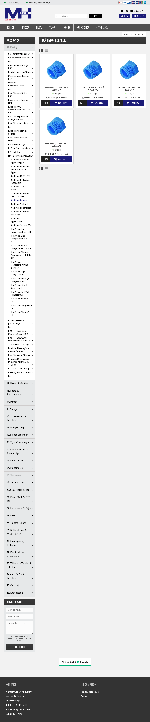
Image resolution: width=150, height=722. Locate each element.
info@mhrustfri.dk (21, 709)
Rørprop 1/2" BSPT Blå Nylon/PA (56, 145)
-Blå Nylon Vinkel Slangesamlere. (19, 286)
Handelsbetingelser (90, 691)
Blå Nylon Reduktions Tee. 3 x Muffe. (21, 195)
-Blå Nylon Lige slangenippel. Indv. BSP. (19, 238)
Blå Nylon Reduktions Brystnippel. (21, 213)
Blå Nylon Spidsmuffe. (21, 225)
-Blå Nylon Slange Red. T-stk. (21, 307)
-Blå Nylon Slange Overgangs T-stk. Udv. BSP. (21, 255)
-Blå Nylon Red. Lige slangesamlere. (20, 280)
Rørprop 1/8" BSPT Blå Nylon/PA (56, 88)
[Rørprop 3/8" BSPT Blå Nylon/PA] (129, 69)
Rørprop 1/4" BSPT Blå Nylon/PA (93, 88)
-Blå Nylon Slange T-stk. (20, 300)
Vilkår (52, 27)
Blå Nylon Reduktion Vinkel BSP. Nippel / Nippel (20, 169)
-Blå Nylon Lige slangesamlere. (18, 273)
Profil (39, 27)
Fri (9, 89)
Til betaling (139, 15)
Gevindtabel (102, 27)
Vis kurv (124, 15)
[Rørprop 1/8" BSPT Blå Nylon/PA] (56, 69)
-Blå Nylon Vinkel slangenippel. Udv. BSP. (21, 247)
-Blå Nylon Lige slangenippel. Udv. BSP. (21, 230)
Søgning (66, 27)
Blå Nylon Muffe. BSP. (20, 176)
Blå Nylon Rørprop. (19, 200)
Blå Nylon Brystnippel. (21, 207)
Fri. (9, 61)
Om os (84, 696)
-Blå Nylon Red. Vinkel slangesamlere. (21, 293)
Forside (10, 27)
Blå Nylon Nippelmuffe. (17, 220)
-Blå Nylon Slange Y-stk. (20, 313)
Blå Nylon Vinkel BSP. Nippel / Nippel (20, 161)
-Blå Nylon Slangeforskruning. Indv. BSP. (19, 265)
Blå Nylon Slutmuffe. (20, 204)
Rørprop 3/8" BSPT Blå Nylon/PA (129, 88)
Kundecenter (83, 27)
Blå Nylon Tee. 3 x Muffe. (19, 188)
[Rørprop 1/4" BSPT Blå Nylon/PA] (93, 69)
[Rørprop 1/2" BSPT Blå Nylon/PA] (56, 125)
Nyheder (25, 27)
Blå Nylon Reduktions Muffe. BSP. (21, 181)
